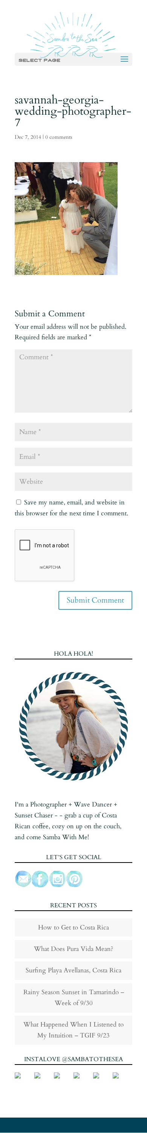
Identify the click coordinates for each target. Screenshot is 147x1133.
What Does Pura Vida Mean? (73, 949)
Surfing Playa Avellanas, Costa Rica (73, 970)
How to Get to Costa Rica (73, 927)
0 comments (58, 137)
